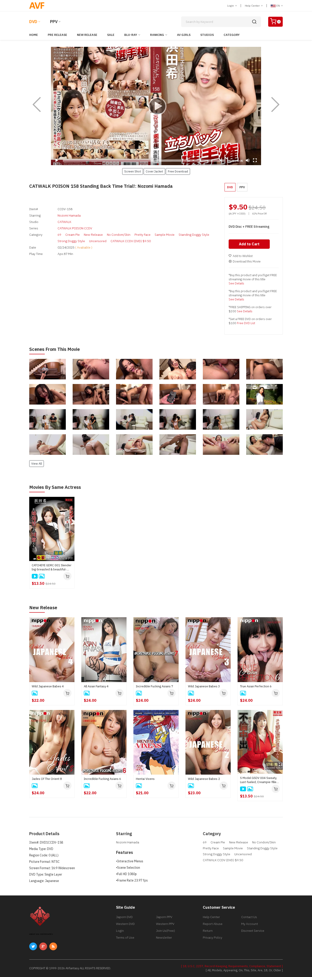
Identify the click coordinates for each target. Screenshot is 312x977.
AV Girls (183, 35)
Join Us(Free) (165, 931)
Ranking (157, 35)
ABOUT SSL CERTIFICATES (41, 934)
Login (231, 5)
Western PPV (165, 924)
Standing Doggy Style (194, 235)
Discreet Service (252, 931)
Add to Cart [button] (249, 244)
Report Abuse (212, 924)
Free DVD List (246, 323)
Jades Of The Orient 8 (47, 779)
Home (33, 35)
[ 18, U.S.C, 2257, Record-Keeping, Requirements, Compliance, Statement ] (232, 966)
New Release (87, 35)
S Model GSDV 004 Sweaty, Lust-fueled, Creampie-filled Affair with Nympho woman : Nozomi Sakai (259, 780)
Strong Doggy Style (71, 241)
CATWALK (64, 222)
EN (278, 5)
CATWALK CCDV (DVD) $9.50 (131, 241)
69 (59, 235)
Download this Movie (247, 261)
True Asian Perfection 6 (256, 686)
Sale (110, 35)
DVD (33, 21)
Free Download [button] (178, 171)
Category (232, 35)
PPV (54, 21)
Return (208, 931)
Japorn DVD (124, 917)
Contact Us (249, 917)
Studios (207, 35)
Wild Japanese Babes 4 (48, 686)
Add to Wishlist (243, 256)
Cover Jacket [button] (154, 171)
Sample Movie (165, 235)
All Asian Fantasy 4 (96, 686)
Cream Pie (72, 235)
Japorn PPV (164, 917)
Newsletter (164, 937)
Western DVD (125, 924)
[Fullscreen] (255, 160)
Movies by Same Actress (55, 487)
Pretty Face (143, 235)
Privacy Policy (212, 937)
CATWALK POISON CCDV (75, 228)
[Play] (156, 106)
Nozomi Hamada (69, 215)
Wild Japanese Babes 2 (204, 779)
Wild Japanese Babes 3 (204, 686)
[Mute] (248, 160)
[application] (156, 106)
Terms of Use (125, 937)
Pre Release (57, 35)
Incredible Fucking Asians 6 (102, 779)
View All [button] (36, 463)
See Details (236, 283)
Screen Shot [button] (132, 171)
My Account (249, 924)
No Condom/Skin (118, 235)
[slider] (143, 160)
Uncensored (97, 241)
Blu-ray (130, 35)
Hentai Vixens (145, 779)
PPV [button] (242, 187)
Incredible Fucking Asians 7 (154, 686)
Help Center (252, 5)
